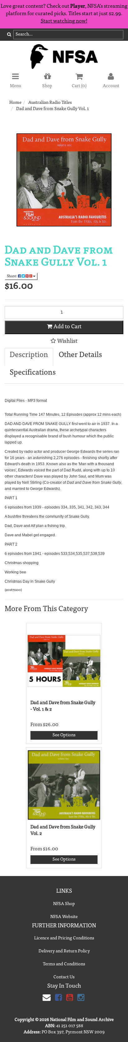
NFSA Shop (64, 904)
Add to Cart (66, 327)
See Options (64, 735)
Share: (12, 276)
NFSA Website (64, 917)
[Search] (9, 35)
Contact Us (64, 977)
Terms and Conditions (64, 964)
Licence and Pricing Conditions (64, 938)
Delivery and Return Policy (64, 951)
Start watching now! (64, 21)
